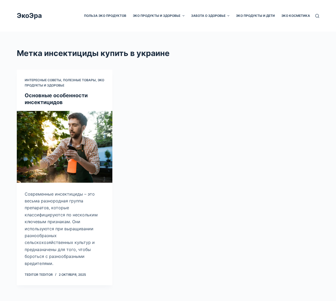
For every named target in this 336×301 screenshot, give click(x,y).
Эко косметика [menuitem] (295, 16)
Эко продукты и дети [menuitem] (255, 16)
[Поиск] (317, 16)
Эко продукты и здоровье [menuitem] (156, 16)
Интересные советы (43, 80)
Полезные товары (79, 80)
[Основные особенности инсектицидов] (64, 147)
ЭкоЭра (29, 15)
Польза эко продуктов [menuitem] (105, 16)
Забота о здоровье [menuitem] (208, 16)
